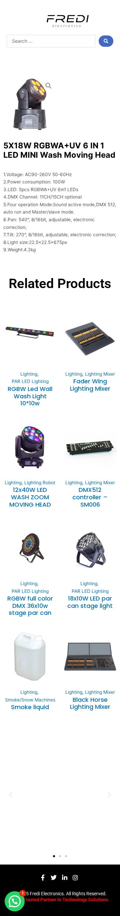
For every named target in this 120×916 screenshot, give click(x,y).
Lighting (28, 374)
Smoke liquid (30, 707)
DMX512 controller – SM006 (90, 497)
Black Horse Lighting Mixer (90, 703)
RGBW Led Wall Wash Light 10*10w (30, 396)
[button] (11, 794)
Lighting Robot (39, 482)
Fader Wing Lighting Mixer (90, 385)
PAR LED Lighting (30, 381)
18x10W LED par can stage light (90, 602)
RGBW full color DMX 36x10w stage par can (30, 605)
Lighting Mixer (100, 374)
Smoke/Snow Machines (30, 699)
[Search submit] (106, 41)
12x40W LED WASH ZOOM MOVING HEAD (30, 497)
